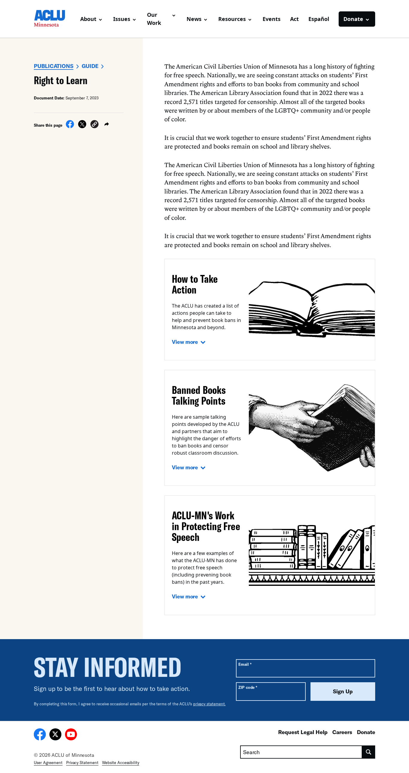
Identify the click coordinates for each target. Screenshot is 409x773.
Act (294, 18)
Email (244, 664)
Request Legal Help (303, 732)
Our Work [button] (154, 18)
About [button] (88, 18)
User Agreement (48, 762)
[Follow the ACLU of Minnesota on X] (55, 735)
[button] (94, 125)
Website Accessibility (120, 762)
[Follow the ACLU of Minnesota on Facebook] (40, 735)
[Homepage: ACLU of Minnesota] (54, 19)
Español (318, 18)
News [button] (194, 18)
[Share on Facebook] (70, 126)
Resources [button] (232, 18)
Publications (53, 66)
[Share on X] (82, 126)
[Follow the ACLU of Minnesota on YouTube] (71, 735)
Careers (342, 732)
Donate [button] (353, 18)
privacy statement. (209, 703)
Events (272, 18)
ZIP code (247, 687)
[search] (368, 752)
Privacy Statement (82, 762)
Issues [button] (121, 18)
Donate (366, 732)
